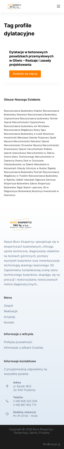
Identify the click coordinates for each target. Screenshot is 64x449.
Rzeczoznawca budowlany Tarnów (39, 118)
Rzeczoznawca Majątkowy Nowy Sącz (25, 129)
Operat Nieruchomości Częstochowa (24, 122)
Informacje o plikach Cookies (23, 347)
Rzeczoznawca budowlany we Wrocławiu (26, 126)
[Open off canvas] (58, 6)
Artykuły (9, 317)
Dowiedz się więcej (25, 73)
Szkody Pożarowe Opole (42, 137)
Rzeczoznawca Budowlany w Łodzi (23, 133)
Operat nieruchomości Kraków (35, 149)
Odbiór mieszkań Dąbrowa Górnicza (35, 179)
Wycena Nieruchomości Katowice (22, 141)
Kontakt (9, 322)
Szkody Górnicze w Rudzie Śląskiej (36, 168)
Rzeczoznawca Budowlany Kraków (23, 110)
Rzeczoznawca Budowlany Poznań (23, 172)
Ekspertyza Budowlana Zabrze (20, 183)
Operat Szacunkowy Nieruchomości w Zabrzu (29, 152)
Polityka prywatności (18, 342)
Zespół (8, 305)
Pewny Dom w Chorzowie (29, 160)
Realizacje (10, 311)
